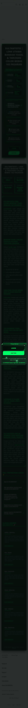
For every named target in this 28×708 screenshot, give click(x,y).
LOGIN (13, 348)
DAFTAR (13, 353)
